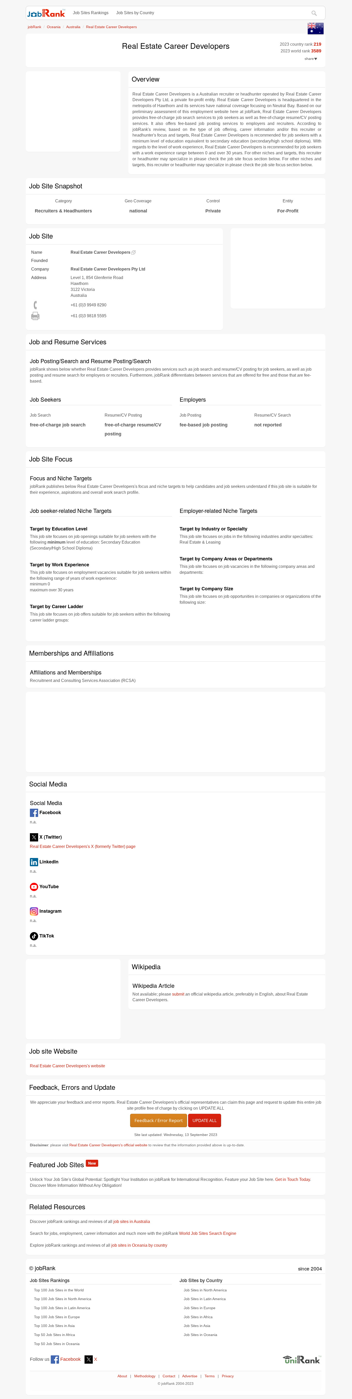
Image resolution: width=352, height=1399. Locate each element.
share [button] (309, 59)
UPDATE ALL (204, 1120)
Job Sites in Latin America (205, 1299)
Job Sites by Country (135, 13)
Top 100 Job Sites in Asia (54, 1326)
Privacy (228, 1376)
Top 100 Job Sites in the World (59, 1290)
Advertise (189, 1376)
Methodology (144, 1376)
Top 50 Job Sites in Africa (54, 1335)
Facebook (70, 1359)
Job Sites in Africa (198, 1317)
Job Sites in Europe (199, 1308)
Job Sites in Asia (197, 1326)
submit (178, 994)
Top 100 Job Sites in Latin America (62, 1308)
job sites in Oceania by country (139, 1245)
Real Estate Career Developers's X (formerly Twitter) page (83, 846)
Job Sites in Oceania (200, 1335)
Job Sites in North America (205, 1290)
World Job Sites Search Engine (207, 1233)
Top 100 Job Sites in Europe (57, 1317)
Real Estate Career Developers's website (67, 1066)
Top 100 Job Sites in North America (62, 1299)
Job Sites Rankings (90, 13)
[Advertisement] (73, 111)
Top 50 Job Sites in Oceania (57, 1344)
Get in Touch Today (292, 1179)
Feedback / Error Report (159, 1120)
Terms (210, 1376)
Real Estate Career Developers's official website (108, 1145)
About (122, 1376)
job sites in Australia (131, 1221)
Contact (169, 1376)
